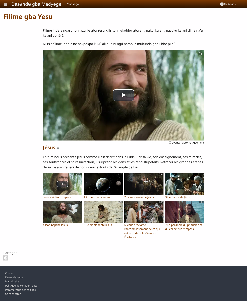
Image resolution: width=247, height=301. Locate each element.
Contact (10, 273)
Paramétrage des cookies (20, 290)
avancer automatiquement (187, 142)
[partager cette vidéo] (200, 53)
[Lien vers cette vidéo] (57, 148)
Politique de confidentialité (21, 285)
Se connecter (13, 294)
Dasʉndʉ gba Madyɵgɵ (36, 4)
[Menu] (7, 5)
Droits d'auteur (14, 277)
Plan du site (12, 281)
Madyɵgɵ (229, 4)
